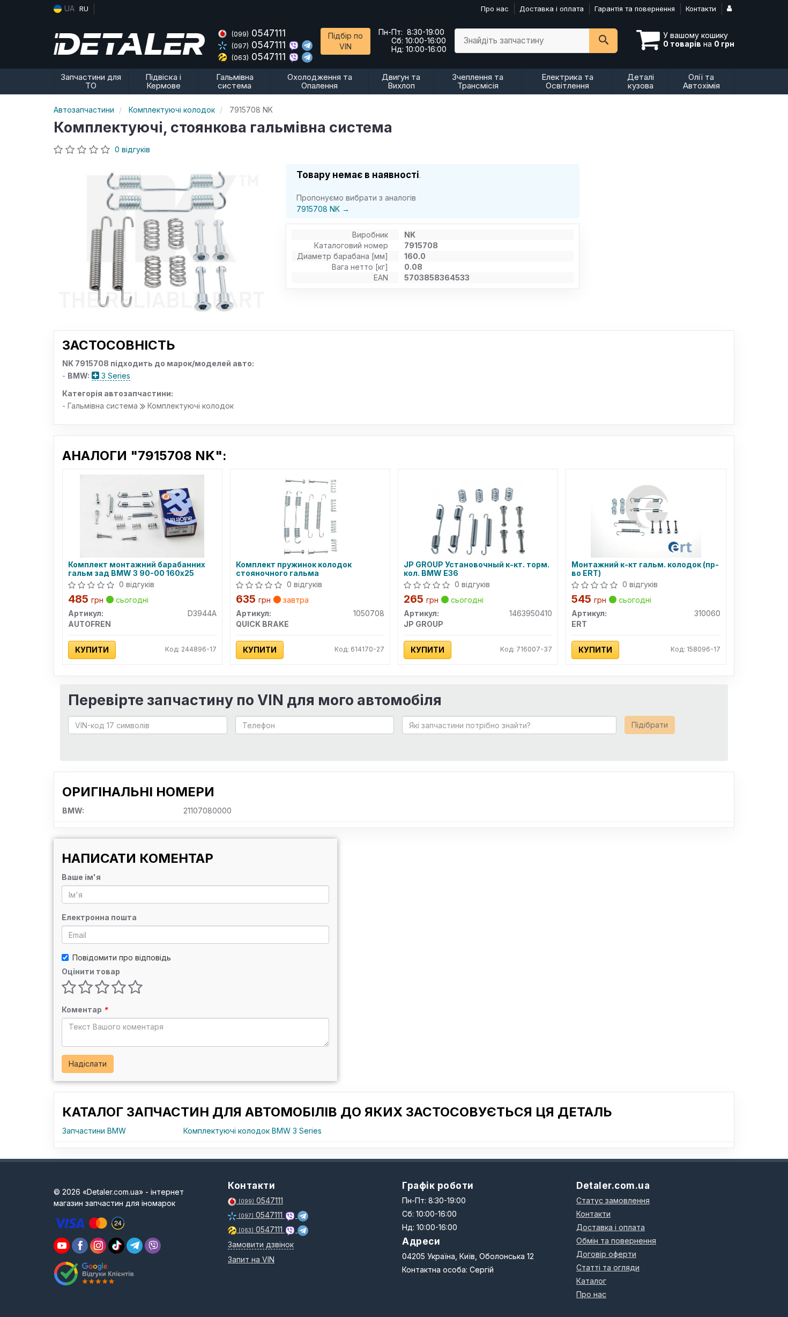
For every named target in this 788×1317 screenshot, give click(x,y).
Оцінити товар (91, 971)
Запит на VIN (251, 1259)
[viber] (80, 1246)
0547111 (259, 33)
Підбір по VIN (345, 41)
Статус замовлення (613, 1200)
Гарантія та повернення (634, 8)
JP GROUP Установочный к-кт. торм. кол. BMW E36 (476, 568)
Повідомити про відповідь (121, 957)
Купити (92, 649)
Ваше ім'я (81, 877)
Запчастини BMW (94, 1130)
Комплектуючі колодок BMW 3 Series (252, 1130)
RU (83, 8)
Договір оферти (606, 1254)
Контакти (701, 8)
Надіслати (88, 1063)
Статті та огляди (608, 1267)
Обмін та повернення (616, 1240)
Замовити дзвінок (261, 1244)
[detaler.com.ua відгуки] (95, 1273)
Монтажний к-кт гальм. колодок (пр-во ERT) (645, 568)
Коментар (85, 1009)
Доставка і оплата (551, 8)
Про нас (495, 8)
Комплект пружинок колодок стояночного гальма (294, 568)
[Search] (603, 40)
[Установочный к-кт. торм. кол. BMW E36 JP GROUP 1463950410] (478, 515)
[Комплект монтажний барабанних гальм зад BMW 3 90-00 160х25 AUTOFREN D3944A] (142, 515)
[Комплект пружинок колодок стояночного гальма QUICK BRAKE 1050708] (310, 515)
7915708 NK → (323, 208)
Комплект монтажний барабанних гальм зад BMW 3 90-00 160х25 (136, 568)
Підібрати (649, 724)
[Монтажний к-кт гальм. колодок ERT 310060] (646, 515)
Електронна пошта (99, 917)
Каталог (591, 1280)
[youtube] (62, 1246)
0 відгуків (132, 149)
